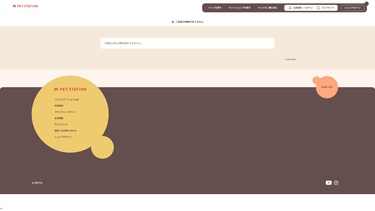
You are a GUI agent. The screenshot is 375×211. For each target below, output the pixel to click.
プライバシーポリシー (65, 112)
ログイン (309, 8)
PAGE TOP (327, 87)
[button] (1, 208)
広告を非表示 (291, 59)
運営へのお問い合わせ (65, 131)
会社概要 (58, 118)
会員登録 (297, 8)
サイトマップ (61, 124)
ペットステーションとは (66, 99)
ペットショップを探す (240, 7)
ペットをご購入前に (268, 7)
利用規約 (58, 106)
